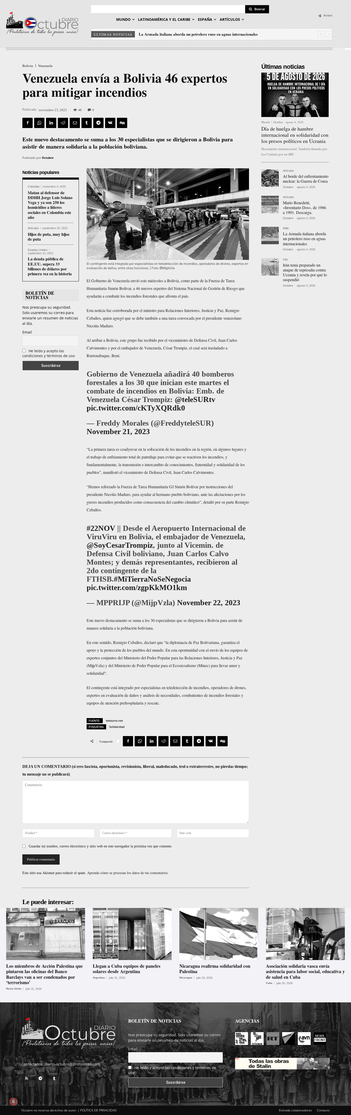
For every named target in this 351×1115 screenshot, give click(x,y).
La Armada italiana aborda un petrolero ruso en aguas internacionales (304, 238)
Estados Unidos (38, 250)
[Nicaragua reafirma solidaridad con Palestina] (218, 934)
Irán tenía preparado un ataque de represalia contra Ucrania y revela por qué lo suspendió (215, 34)
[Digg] (122, 123)
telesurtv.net (114, 720)
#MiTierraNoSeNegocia (152, 579)
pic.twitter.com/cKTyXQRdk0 (136, 408)
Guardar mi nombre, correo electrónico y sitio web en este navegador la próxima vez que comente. (100, 846)
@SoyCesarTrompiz (120, 545)
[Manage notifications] (13, 1102)
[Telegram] (98, 123)
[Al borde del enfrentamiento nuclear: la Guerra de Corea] (270, 178)
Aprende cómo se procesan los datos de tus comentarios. (128, 872)
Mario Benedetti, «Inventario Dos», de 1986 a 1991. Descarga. (304, 207)
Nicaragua (185, 977)
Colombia (33, 186)
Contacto (323, 1110)
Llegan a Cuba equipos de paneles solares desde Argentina (126, 969)
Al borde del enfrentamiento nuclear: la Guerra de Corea (305, 178)
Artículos (33, 228)
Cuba (269, 983)
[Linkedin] (51, 123)
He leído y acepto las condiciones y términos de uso (48, 353)
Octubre (48, 158)
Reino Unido (13, 988)
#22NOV (101, 528)
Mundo (265, 122)
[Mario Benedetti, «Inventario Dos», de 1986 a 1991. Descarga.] (270, 204)
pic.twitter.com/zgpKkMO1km (137, 587)
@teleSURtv (195, 399)
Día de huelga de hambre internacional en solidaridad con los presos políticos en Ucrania (294, 134)
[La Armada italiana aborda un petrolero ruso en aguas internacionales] (270, 235)
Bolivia (27, 65)
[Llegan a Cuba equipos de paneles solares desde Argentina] (132, 934)
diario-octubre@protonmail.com (72, 1064)
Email (27, 332)
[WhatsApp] (39, 123)
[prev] (321, 34)
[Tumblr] (86, 123)
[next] (329, 34)
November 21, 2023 (118, 431)
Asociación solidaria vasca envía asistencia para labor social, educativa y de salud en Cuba (305, 971)
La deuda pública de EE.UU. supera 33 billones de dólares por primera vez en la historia (50, 266)
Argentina (99, 977)
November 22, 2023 (208, 602)
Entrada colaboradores (295, 1110)
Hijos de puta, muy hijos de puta (48, 236)
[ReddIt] (63, 123)
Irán (285, 259)
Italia (286, 228)
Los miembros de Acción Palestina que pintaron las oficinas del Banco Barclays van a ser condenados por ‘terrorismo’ (44, 974)
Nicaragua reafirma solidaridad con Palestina (214, 969)
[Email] (75, 123)
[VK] (110, 123)
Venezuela (45, 65)
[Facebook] (27, 123)
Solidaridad (117, 727)
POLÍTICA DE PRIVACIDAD (98, 1110)
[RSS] (26, 1078)
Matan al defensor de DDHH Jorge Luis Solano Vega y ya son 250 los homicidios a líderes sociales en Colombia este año (50, 205)
